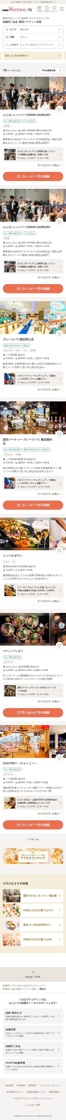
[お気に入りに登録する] (59, 109)
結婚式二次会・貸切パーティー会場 (19, 989)
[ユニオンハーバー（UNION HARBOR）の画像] (33, 93)
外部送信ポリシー (15, 1092)
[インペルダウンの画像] (33, 534)
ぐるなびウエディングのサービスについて (33, 1098)
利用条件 (32, 1085)
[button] (33, 1016)
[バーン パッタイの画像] (33, 629)
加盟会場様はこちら (36, 1092)
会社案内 (9, 1085)
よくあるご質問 (33, 1105)
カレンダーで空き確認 (35, 176)
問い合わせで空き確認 (35, 712)
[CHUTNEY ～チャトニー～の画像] (33, 741)
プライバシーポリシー (50, 1085)
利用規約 (21, 1085)
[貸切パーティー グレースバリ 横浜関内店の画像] (33, 417)
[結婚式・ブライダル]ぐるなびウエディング (23, 985)
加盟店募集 (54, 1092)
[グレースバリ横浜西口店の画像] (33, 317)
